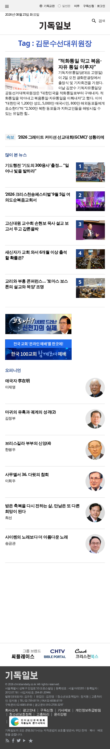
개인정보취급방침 (88, 710)
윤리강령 (60, 714)
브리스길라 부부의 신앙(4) (28, 443)
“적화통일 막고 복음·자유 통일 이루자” (79, 63)
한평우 (10, 449)
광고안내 (29, 710)
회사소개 (11, 710)
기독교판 (49, 6)
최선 (8, 517)
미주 (77, 6)
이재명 (10, 386)
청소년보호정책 (20, 714)
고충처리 (42, 714)
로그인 (101, 6)
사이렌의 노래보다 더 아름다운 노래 (36, 537)
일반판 (66, 6)
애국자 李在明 (17, 380)
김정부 (10, 418)
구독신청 (88, 6)
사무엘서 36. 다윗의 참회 (27, 474)
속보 (10, 137)
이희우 (10, 480)
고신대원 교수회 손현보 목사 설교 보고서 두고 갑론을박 (37, 226)
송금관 (10, 543)
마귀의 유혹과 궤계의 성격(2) (30, 412)
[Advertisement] (55, 602)
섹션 (7, 6)
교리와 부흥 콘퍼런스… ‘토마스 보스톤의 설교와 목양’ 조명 (36, 283)
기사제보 (64, 710)
